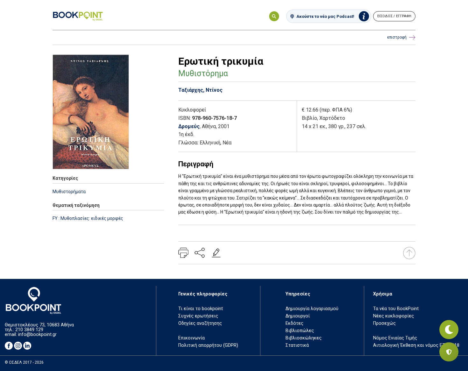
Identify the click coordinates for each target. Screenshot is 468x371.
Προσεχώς (384, 323)
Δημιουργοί (298, 316)
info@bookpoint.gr (37, 334)
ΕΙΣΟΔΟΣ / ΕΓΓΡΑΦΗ (394, 16)
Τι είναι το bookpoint (200, 308)
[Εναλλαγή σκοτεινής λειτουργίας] (448, 329)
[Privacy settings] (448, 351)
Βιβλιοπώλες (300, 330)
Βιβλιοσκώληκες (304, 338)
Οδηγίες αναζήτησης (200, 323)
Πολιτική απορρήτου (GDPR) (208, 345)
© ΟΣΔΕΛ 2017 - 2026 (24, 362)
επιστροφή (397, 37)
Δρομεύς (189, 126)
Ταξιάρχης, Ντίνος (200, 90)
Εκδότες (294, 323)
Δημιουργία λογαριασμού (312, 308)
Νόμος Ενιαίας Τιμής (395, 338)
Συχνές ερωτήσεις (198, 316)
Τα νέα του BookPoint (396, 308)
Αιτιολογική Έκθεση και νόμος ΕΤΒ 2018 (416, 345)
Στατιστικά (297, 345)
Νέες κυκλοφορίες (393, 316)
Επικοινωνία (191, 338)
